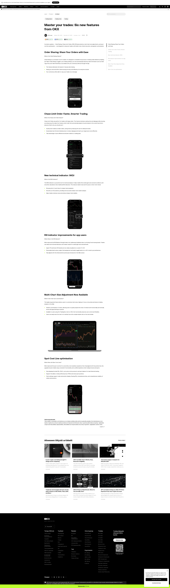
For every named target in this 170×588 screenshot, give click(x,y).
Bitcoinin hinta (101, 544)
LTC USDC (100, 537)
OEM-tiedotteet (47, 552)
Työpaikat (46, 538)
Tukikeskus (73, 551)
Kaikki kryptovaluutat (62, 546)
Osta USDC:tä (88, 533)
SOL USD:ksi (87, 559)
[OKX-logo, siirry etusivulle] (4, 6)
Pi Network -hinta (102, 548)
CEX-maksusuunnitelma (76, 541)
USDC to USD (88, 557)
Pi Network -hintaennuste (103, 561)
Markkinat (26, 6)
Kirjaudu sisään (145, 6)
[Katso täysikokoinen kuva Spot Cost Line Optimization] (75, 399)
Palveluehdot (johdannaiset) (47, 546)
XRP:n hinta (100, 552)
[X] (52, 577)
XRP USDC (100, 542)
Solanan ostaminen (102, 569)
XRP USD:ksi (87, 561)
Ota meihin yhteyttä (48, 541)
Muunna (59, 537)
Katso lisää (121, 440)
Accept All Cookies (156, 579)
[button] (107, 14)
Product (51, 14)
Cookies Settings (156, 582)
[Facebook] (59, 577)
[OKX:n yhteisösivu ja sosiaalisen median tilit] (65, 577)
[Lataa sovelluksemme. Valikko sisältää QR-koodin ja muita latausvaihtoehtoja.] (159, 6)
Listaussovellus (74, 543)
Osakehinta (60, 556)
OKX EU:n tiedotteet (48, 550)
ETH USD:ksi (87, 554)
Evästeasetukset (48, 564)
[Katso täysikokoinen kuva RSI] (75, 274)
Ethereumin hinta (102, 546)
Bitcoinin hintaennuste (103, 554)
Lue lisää (52, 6)
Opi (58, 548)
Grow (37, 6)
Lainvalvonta (47, 560)
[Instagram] (54, 577)
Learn (45, 14)
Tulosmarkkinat (61, 554)
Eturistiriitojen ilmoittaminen (47, 555)
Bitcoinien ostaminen (102, 565)
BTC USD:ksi (87, 552)
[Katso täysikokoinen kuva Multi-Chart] (74, 336)
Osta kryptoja (13, 6)
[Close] (167, 570)
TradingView (60, 550)
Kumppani (73, 533)
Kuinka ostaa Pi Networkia (104, 571)
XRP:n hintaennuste (102, 559)
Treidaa (31, 6)
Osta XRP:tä (87, 546)
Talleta (20, 6)
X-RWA (59, 552)
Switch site (55, 2)
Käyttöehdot (47, 543)
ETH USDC (100, 535)
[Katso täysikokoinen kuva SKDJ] (75, 214)
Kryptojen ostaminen (102, 563)
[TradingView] (61, 577)
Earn (59, 542)
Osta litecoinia (88, 544)
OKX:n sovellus (47, 562)
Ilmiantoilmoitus (47, 558)
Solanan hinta (101, 550)
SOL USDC (100, 539)
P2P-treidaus (60, 535)
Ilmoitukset (73, 556)
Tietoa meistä (47, 533)
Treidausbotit (61, 544)
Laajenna (102, 426)
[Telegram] (56, 577)
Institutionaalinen (44, 6)
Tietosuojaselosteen (48, 548)
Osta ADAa (87, 539)
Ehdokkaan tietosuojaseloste (48, 536)
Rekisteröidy (153, 6)
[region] (156, 578)
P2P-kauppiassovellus (76, 545)
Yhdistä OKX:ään (75, 558)
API (72, 535)
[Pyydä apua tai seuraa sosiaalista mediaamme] (165, 6)
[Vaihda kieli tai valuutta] (167, 6)
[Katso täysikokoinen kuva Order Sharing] (75, 93)
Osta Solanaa (88, 542)
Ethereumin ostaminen (103, 567)
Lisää (58, 6)
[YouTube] (63, 577)
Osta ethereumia (88, 537)
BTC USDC (100, 533)
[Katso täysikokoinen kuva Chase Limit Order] (75, 154)
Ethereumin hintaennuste (103, 556)
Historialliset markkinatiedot (74, 538)
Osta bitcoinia (88, 535)
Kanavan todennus (75, 553)
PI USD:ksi (87, 563)
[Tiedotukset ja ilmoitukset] (162, 6)
